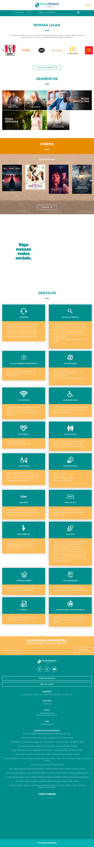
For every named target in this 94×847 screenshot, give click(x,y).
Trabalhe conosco (47, 678)
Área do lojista (47, 684)
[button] (3, 50)
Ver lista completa (45, 67)
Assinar (81, 650)
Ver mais (45, 207)
